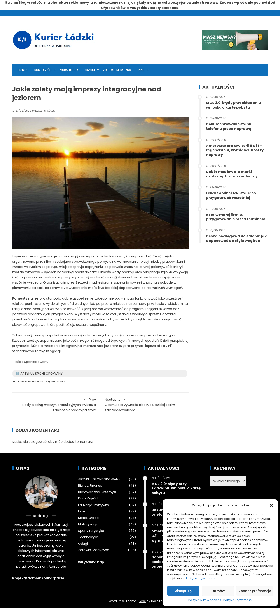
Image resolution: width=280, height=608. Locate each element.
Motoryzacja (88, 524)
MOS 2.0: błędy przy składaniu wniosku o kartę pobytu (233, 105)
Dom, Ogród (42, 70)
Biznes (22, 70)
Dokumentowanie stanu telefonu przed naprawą (228, 126)
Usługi (90, 70)
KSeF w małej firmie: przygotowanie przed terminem (235, 217)
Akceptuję (183, 591)
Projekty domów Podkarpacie (38, 578)
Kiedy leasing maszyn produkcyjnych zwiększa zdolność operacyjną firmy (59, 404)
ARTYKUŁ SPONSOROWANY (99, 479)
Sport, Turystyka (91, 531)
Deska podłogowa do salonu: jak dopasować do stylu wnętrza (236, 238)
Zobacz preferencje (255, 591)
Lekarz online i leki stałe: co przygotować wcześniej (231, 195)
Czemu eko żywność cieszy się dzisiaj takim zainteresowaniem (140, 404)
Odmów (218, 591)
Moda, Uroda (69, 70)
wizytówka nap (91, 562)
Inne (141, 70)
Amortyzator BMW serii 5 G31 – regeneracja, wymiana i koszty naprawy (235, 150)
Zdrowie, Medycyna (117, 70)
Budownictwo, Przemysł (97, 492)
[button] (271, 505)
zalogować (38, 441)
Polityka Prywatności (237, 600)
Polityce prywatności (200, 578)
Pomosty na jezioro (28, 298)
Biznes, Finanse (90, 485)
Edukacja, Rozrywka (93, 505)
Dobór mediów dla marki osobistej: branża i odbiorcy (231, 174)
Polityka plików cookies (204, 600)
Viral (142, 601)
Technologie (88, 537)
